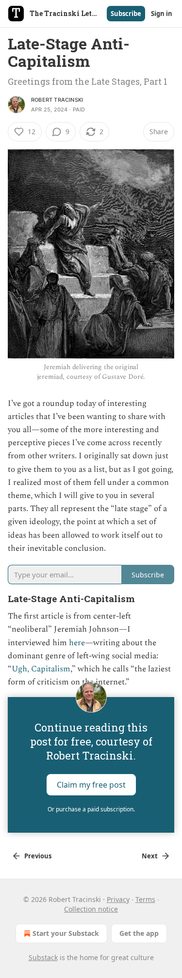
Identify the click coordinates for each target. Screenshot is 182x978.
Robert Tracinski (57, 99)
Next (150, 856)
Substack (43, 957)
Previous (37, 856)
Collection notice (91, 909)
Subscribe (126, 13)
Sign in (161, 13)
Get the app (139, 933)
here (77, 642)
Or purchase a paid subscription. (91, 809)
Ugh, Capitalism (41, 669)
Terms (145, 899)
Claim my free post (91, 784)
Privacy (118, 899)
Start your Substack (66, 933)
